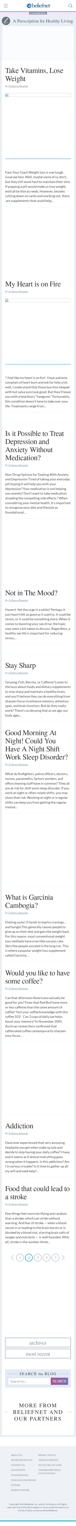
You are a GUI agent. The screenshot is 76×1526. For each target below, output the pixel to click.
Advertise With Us (21, 1460)
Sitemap (15, 1485)
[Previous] (63, 1258)
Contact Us (18, 1465)
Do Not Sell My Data (50, 1465)
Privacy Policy (47, 1455)
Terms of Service (48, 1460)
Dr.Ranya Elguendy (18, 86)
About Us (16, 1455)
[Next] (12, 1258)
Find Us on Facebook (23, 1480)
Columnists (38, 13)
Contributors (19, 1475)
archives (37, 1342)
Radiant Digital (20, 1490)
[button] (70, 5)
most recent (38, 1353)
